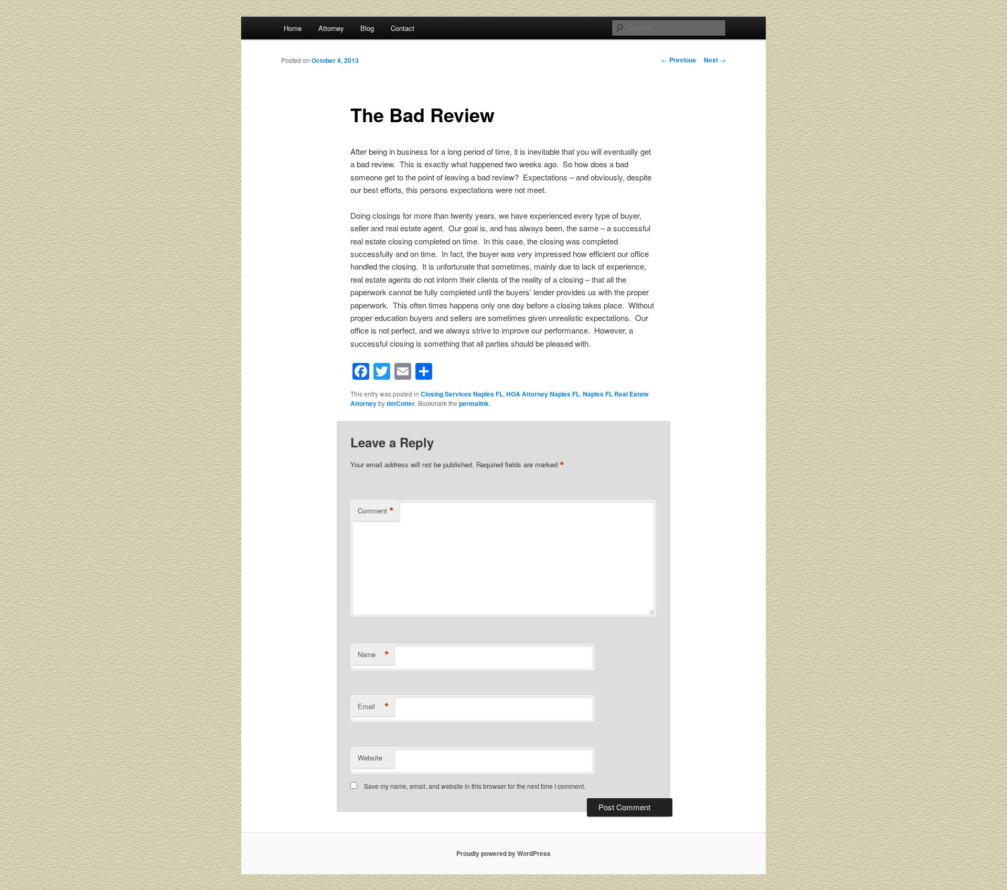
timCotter (401, 403)
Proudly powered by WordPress (503, 853)
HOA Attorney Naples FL (543, 394)
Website (370, 758)
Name (373, 654)
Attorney (331, 28)
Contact (402, 28)
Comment (376, 510)
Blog (367, 28)
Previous (678, 60)
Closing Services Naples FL (462, 394)
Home (293, 28)
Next (715, 60)
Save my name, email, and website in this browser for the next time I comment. (474, 785)
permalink (474, 403)
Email (373, 706)
